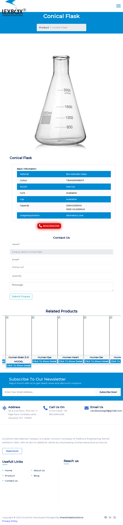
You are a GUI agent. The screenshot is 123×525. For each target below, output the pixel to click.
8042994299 (51, 226)
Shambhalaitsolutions (71, 517)
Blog (36, 475)
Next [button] (3, 344)
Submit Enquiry (21, 296)
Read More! (12, 451)
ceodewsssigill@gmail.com (106, 410)
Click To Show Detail (13, 365)
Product (44, 27)
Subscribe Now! (108, 392)
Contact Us (11, 480)
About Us (39, 470)
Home (8, 470)
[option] (39, 342)
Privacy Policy (9, 521)
